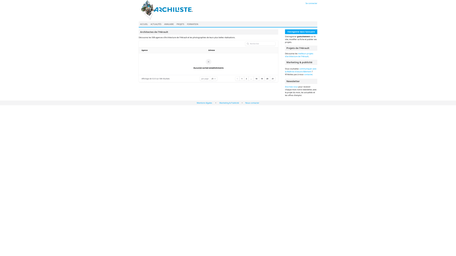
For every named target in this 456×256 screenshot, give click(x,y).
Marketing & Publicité (229, 103)
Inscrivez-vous (291, 86)
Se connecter (311, 3)
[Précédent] (237, 79)
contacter (308, 74)
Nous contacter (252, 103)
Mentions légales (204, 103)
